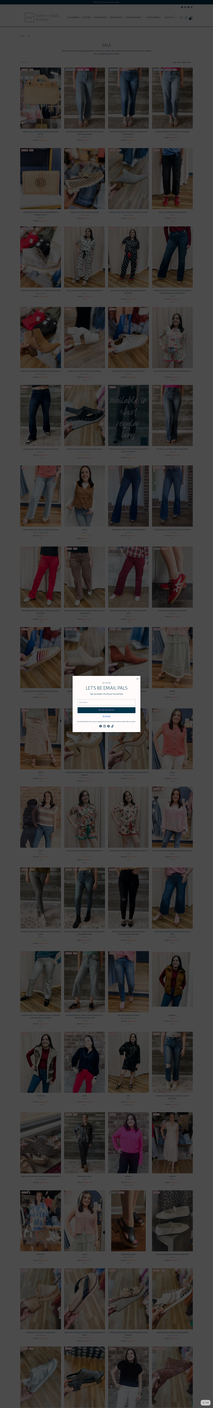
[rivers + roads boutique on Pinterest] (108, 727)
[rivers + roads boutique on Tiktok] (112, 727)
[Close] (137, 679)
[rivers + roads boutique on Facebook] (100, 727)
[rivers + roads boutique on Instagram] (104, 727)
